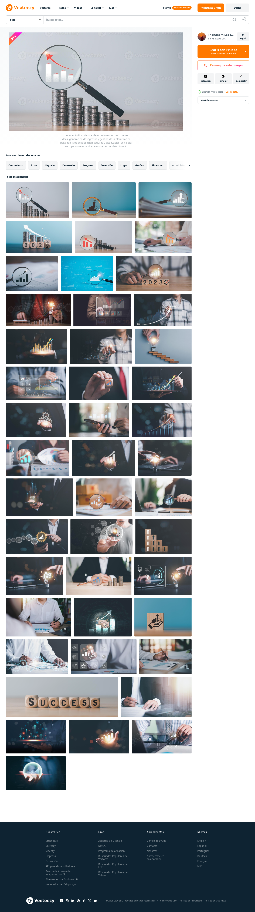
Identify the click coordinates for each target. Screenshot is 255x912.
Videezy (50, 851)
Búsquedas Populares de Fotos (113, 865)
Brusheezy (52, 840)
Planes (167, 7)
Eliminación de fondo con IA (62, 879)
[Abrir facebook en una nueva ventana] (61, 900)
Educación (52, 861)
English (201, 840)
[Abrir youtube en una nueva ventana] (95, 900)
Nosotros (152, 851)
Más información (209, 100)
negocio (50, 165)
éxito (34, 165)
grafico (139, 165)
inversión (107, 165)
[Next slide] (186, 165)
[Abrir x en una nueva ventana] (89, 900)
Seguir (243, 38)
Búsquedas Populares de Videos (113, 873)
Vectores (45, 7)
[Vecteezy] (20, 7)
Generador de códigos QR (61, 884)
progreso (88, 165)
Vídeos (78, 7)
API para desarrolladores (60, 866)
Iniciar (237, 7)
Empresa (51, 856)
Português (203, 851)
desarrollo (68, 165)
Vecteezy (51, 845)
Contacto (152, 845)
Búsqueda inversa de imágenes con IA (58, 873)
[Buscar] (234, 20)
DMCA (102, 845)
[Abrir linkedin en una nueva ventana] (72, 900)
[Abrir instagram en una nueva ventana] (67, 900)
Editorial (96, 7)
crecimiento (15, 165)
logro (124, 165)
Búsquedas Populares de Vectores (113, 857)
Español (202, 845)
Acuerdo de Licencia (110, 840)
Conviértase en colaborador (155, 857)
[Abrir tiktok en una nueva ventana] (84, 900)
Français (202, 861)
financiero (158, 165)
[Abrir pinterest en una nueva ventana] (78, 900)
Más (111, 7)
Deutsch (202, 856)
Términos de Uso (168, 900)
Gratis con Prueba (223, 51)
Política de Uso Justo (215, 900)
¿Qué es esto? (231, 91)
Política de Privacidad (191, 900)
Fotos (62, 7)
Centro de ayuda (156, 840)
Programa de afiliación (111, 851)
